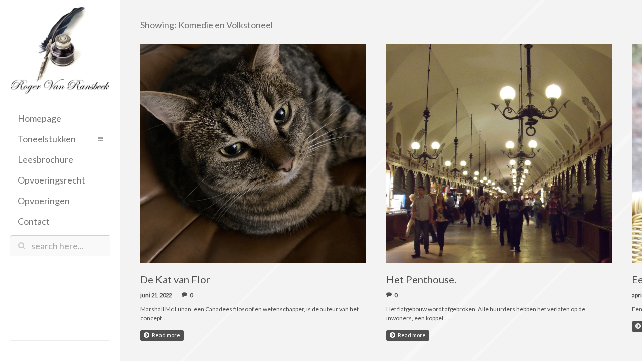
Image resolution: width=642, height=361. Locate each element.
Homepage (39, 118)
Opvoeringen (44, 200)
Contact (34, 221)
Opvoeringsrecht (51, 180)
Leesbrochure (45, 159)
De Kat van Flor (175, 279)
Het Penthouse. (421, 279)
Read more (166, 335)
